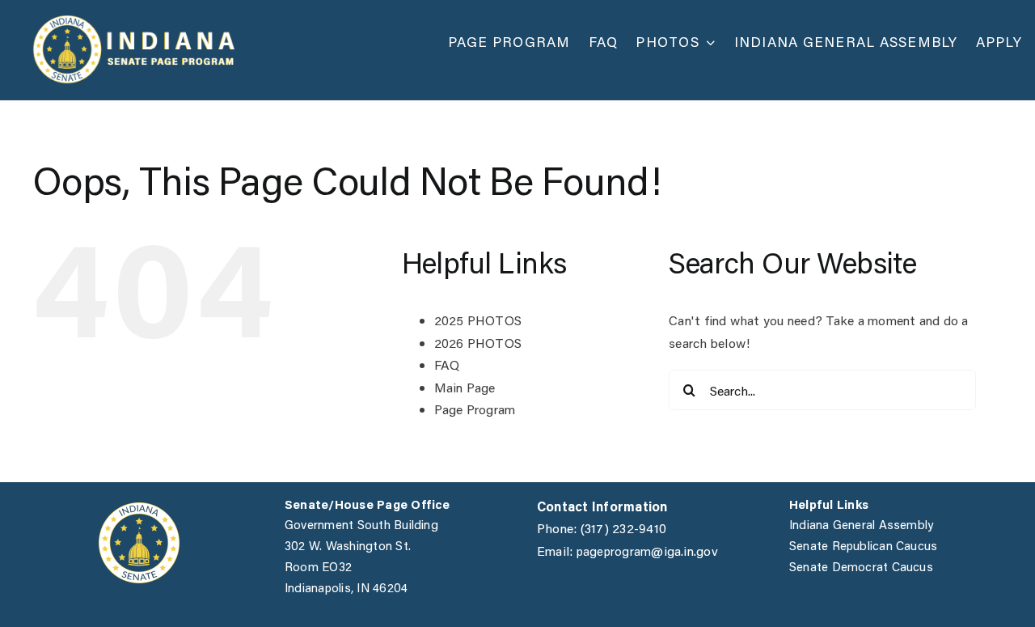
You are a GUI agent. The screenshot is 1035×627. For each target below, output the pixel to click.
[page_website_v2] (133, 20)
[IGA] (139, 508)
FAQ (447, 364)
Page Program (475, 408)
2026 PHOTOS (478, 342)
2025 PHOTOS (478, 319)
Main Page (465, 387)
